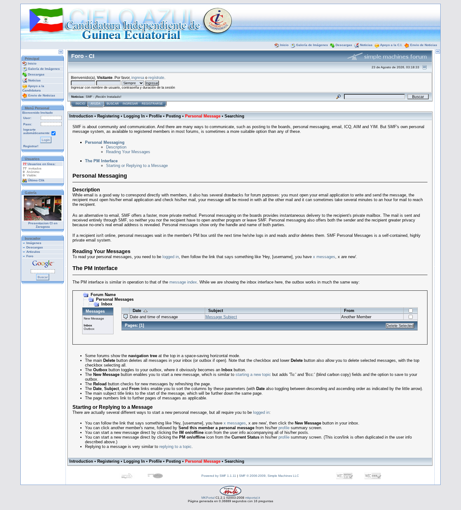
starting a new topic (253, 374)
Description (116, 147)
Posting (173, 116)
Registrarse (152, 103)
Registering (108, 116)
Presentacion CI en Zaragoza (42, 224)
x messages (324, 256)
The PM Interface (101, 161)
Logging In (134, 116)
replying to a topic (175, 446)
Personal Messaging (105, 142)
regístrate (156, 77)
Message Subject (221, 317)
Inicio (284, 45)
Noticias (366, 45)
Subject (215, 310)
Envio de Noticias (423, 45)
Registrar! (30, 146)
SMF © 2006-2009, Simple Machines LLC (269, 475)
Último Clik (36, 180)
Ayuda (95, 103)
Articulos (33, 251)
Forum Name (103, 294)
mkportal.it (252, 497)
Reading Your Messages (128, 151)
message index (183, 282)
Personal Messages (115, 299)
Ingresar (130, 103)
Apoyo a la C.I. (391, 45)
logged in (170, 256)
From (349, 310)
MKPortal (208, 497)
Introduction (81, 116)
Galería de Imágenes (312, 45)
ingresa (137, 77)
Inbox (106, 304)
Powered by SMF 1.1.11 (218, 475)
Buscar (113, 103)
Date (138, 310)
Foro (29, 256)
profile (283, 427)
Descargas (344, 45)
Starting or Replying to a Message (137, 165)
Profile (155, 116)
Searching (234, 116)
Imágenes (33, 243)
